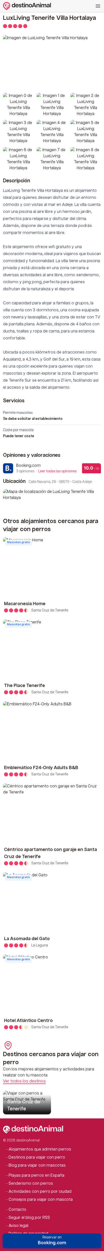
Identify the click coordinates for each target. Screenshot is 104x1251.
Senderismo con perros (31, 1183)
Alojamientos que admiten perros (40, 1149)
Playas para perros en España (36, 1175)
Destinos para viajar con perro (37, 1157)
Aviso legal (18, 1226)
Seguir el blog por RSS (29, 1218)
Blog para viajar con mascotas (37, 1165)
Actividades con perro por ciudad (40, 1191)
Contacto (17, 1210)
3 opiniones (46, 471)
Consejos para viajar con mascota (41, 1200)
